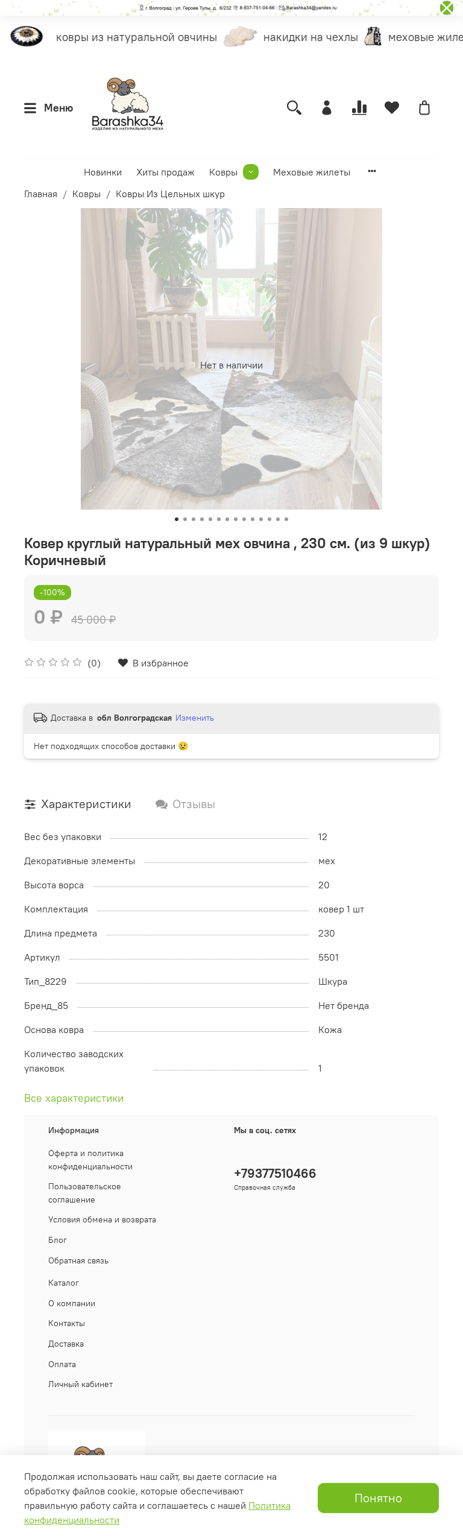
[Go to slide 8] (236, 519)
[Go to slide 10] (252, 519)
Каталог (63, 1282)
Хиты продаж (165, 172)
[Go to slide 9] (244, 519)
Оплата (62, 1364)
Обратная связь (78, 1260)
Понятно (378, 1497)
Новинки (103, 172)
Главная (40, 194)
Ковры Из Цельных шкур (170, 194)
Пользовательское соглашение (84, 1193)
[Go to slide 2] (185, 519)
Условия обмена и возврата (102, 1219)
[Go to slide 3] (193, 519)
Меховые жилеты (311, 172)
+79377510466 (275, 1173)
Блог (57, 1239)
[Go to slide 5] (210, 519)
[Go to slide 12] (269, 519)
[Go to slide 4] (202, 519)
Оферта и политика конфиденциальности (90, 1160)
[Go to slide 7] (227, 519)
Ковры (223, 172)
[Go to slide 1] (176, 519)
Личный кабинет (80, 1384)
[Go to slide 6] (219, 519)
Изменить (194, 717)
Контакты (66, 1323)
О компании (71, 1303)
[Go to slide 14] (286, 519)
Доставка (66, 1343)
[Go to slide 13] (278, 519)
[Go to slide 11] (261, 519)
